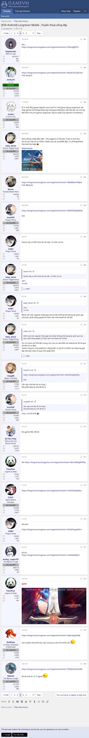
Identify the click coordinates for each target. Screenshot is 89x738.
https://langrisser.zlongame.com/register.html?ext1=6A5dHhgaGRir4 (51, 529)
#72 (85, 395)
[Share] (81, 39)
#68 (85, 265)
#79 (85, 630)
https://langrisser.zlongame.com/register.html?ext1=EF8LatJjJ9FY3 (50, 47)
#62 (85, 67)
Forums (6, 11)
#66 (85, 205)
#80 (85, 664)
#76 (85, 519)
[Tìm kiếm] (85, 11)
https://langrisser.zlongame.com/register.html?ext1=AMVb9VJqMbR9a (52, 210)
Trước (6, 33)
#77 (85, 547)
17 (33, 33)
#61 (85, 39)
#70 (85, 324)
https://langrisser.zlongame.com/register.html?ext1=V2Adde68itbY (51, 555)
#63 (85, 102)
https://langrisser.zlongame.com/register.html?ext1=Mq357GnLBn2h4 (52, 72)
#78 (85, 578)
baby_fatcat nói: (29, 303)
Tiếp (38, 33)
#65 (85, 177)
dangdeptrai (7, 28)
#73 (85, 426)
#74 (85, 457)
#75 (85, 485)
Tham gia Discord (22, 11)
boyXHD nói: (28, 370)
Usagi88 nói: (28, 401)
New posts (5, 16)
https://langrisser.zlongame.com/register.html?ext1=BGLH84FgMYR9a (55, 462)
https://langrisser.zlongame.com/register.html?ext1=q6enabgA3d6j (51, 635)
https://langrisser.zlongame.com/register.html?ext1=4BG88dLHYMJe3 (52, 182)
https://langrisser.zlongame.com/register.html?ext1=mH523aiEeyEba (51, 490)
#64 (85, 133)
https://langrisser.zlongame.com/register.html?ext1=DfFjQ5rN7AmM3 (52, 669)
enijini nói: (27, 271)
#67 (85, 237)
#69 (85, 296)
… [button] (29, 33)
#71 (85, 363)
